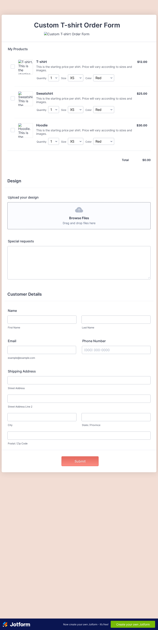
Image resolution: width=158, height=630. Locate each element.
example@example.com (21, 357)
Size (63, 78)
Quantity (41, 78)
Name (12, 311)
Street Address (16, 388)
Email (12, 341)
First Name (14, 327)
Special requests (21, 241)
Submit (80, 461)
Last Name (88, 327)
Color (88, 78)
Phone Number (94, 341)
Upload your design (23, 197)
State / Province (91, 425)
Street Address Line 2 (20, 406)
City (10, 425)
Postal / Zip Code (18, 443)
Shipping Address (22, 371)
